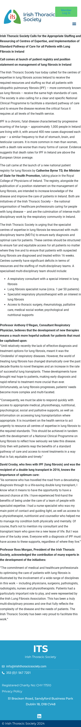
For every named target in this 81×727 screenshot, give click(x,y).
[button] (74, 24)
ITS (40, 649)
